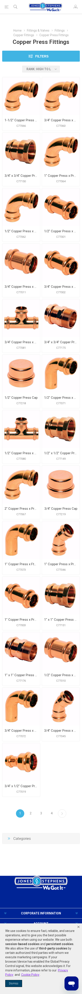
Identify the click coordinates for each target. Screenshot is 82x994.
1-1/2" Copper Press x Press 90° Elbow (21, 120)
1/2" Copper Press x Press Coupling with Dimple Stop (60, 231)
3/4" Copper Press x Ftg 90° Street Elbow (21, 731)
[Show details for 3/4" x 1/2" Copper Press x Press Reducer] (21, 762)
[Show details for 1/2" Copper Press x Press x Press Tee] (21, 429)
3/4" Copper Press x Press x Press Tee (21, 342)
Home (17, 30)
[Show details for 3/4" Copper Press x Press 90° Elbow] (61, 96)
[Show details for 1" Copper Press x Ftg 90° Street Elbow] (21, 540)
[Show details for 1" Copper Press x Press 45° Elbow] (61, 540)
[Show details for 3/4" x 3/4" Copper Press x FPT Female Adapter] (21, 151)
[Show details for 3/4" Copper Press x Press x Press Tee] (21, 318)
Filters (42, 56)
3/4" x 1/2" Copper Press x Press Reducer (21, 786)
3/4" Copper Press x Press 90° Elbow (60, 120)
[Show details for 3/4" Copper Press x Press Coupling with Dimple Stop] (61, 262)
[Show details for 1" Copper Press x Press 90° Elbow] (61, 151)
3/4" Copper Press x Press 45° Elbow (60, 731)
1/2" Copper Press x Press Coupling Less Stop (60, 675)
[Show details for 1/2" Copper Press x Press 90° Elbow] (21, 207)
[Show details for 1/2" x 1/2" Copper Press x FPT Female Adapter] (61, 429)
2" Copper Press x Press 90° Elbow (21, 509)
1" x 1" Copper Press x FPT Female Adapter (60, 620)
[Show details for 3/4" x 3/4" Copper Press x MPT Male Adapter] (61, 318)
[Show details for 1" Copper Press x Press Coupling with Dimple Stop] (21, 595)
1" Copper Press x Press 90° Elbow (60, 176)
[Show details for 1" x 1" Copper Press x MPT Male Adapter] (21, 651)
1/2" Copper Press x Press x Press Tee (21, 453)
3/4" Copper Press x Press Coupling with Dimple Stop (60, 287)
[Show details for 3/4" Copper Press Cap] (61, 484)
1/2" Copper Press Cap (21, 398)
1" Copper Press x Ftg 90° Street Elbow (21, 564)
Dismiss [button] (13, 983)
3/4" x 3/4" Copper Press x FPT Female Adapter (21, 176)
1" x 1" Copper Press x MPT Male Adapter (21, 675)
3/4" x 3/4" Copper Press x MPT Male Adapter (60, 342)
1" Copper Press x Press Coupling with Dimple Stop (21, 620)
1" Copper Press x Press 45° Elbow (60, 564)
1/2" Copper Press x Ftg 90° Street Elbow (60, 398)
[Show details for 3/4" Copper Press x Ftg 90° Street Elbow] (21, 706)
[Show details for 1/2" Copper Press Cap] (21, 373)
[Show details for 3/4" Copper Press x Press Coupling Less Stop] (21, 262)
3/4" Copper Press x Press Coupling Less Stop (21, 287)
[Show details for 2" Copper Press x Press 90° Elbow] (21, 484)
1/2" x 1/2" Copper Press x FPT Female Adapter (60, 453)
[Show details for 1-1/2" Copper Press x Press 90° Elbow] (21, 96)
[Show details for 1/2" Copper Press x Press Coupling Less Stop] (61, 651)
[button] (78, 927)
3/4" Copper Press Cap (60, 509)
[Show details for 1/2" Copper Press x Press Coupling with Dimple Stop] (61, 207)
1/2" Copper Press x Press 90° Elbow (21, 231)
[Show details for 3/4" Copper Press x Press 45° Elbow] (61, 706)
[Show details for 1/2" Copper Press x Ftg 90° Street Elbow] (61, 373)
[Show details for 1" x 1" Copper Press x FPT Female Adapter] (61, 595)
